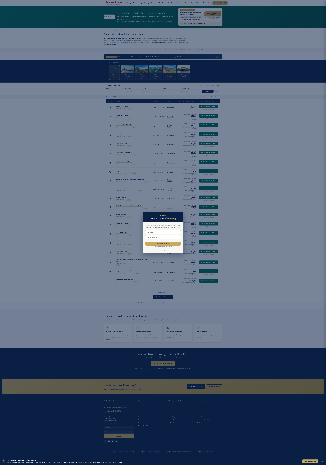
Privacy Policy (83, 462)
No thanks (321, 461)
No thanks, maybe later (163, 250)
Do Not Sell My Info (114, 462)
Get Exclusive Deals (163, 243)
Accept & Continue (310, 461)
